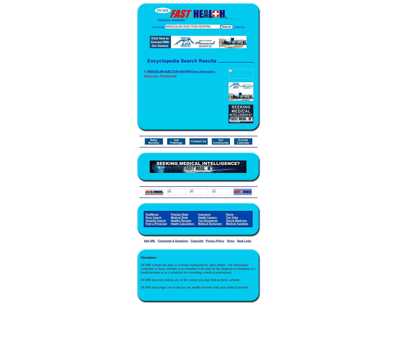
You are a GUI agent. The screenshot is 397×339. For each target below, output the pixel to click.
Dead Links (244, 240)
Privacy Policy (215, 240)
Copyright (197, 240)
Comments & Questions (173, 240)
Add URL (149, 240)
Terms (230, 240)
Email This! (239, 27)
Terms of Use (158, 27)
